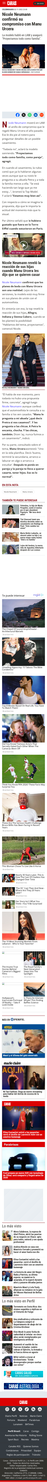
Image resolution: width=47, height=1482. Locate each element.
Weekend (22, 1420)
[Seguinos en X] (20, 1409)
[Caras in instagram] (7, 1409)
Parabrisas (34, 1420)
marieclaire (23, 1064)
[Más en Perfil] (17, 1020)
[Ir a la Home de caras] (11, 4)
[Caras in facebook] (14, 1409)
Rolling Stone (35, 1435)
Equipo (37, 1450)
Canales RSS (14, 1446)
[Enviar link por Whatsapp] (30, 115)
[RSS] (33, 1409)
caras (23, 1104)
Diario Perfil (11, 1416)
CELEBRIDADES (8, 9)
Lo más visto (11, 1226)
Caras (26, 1431)
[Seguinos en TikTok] (27, 1409)
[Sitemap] (40, 1409)
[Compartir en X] (24, 115)
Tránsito (36, 1454)
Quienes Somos (31, 1446)
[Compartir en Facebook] (18, 115)
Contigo (35, 1431)
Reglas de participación (18, 1454)
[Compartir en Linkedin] (36, 115)
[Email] (42, 115)
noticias (23, 1027)
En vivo (40, 3)
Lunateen (18, 1424)
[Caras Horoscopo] (23, 1388)
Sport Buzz (13, 1439)
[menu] (4, 3)
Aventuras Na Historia (16, 1435)
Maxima (35, 1439)
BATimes (29, 1424)
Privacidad (26, 1450)
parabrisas (23, 1145)
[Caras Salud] (23, 1376)
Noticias (23, 1416)
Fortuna (11, 1420)
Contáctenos (12, 1450)
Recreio (25, 1439)
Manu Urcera (28, 492)
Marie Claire (36, 1416)
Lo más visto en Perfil (18, 1301)
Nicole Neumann (17, 123)
